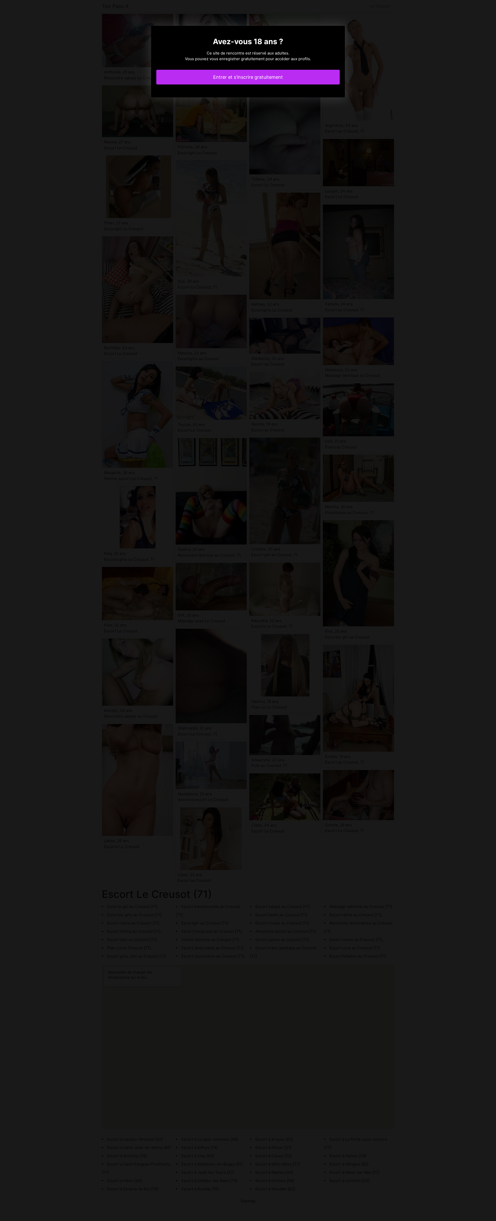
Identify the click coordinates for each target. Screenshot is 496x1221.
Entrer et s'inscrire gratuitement (248, 77)
